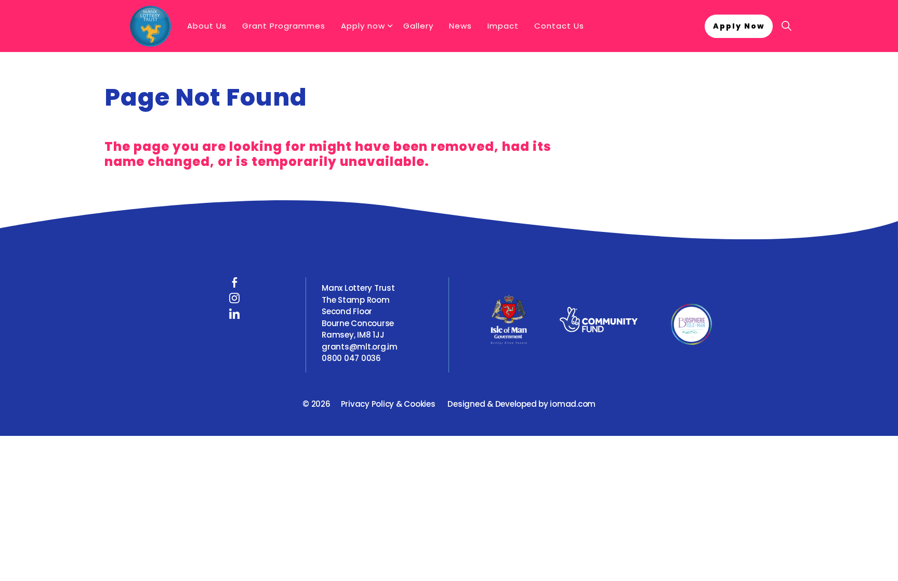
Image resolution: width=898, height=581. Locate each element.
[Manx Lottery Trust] (150, 26)
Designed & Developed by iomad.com (521, 403)
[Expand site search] (786, 26)
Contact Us (559, 25)
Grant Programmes (283, 25)
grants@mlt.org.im (360, 346)
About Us (207, 25)
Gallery (418, 25)
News (460, 25)
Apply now (363, 25)
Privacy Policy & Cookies (388, 403)
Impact (503, 25)
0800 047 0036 (351, 358)
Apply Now (738, 26)
